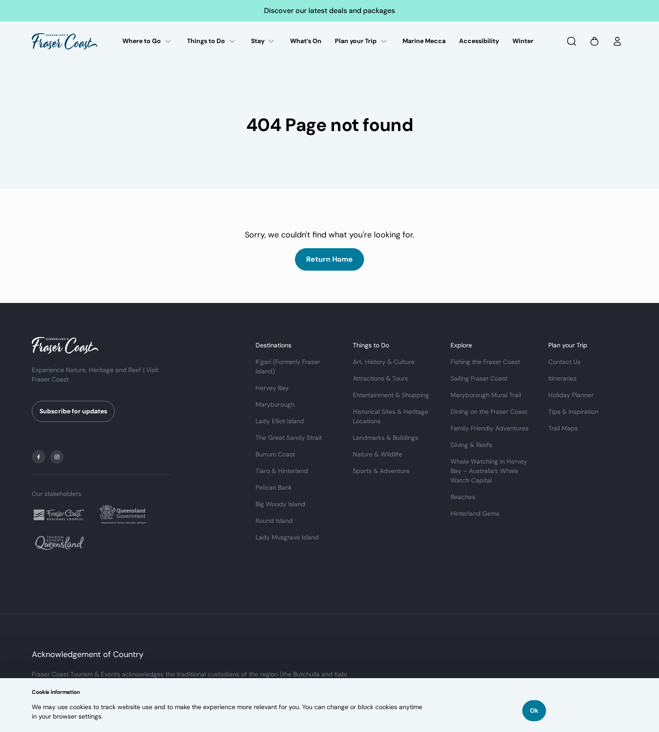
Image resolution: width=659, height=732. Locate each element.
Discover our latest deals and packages (329, 10)
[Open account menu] (617, 41)
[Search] (571, 41)
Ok (534, 710)
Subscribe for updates (73, 411)
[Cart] (594, 41)
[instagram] (57, 457)
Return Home (329, 259)
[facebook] (38, 457)
